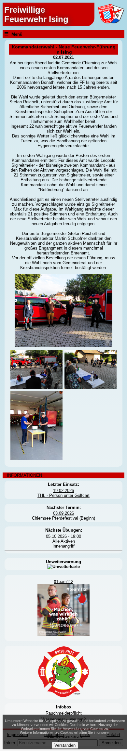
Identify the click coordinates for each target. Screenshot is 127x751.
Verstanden (65, 745)
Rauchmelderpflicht (64, 713)
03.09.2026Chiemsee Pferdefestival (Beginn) (63, 516)
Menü (16, 34)
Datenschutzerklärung (64, 736)
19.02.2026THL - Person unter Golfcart (63, 493)
